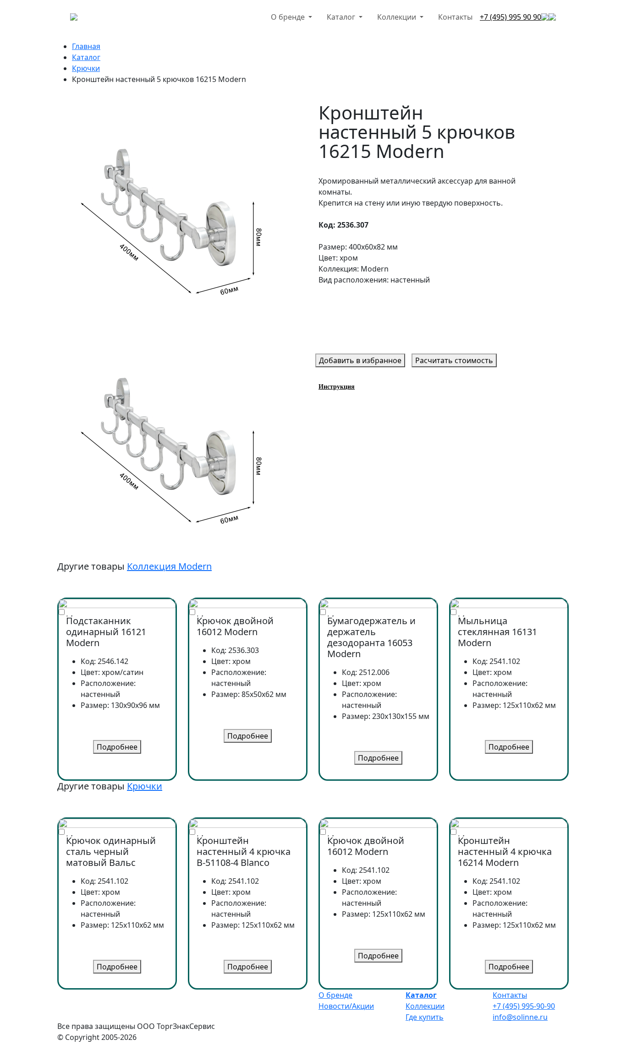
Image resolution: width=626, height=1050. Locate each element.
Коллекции (425, 1006)
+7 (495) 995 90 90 (510, 17)
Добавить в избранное (360, 360)
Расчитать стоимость (454, 360)
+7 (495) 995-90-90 (524, 1006)
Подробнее (117, 747)
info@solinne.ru (520, 1017)
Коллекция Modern (169, 566)
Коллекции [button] (397, 17)
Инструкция (336, 386)
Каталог (86, 57)
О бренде (335, 995)
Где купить (425, 1017)
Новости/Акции (346, 1006)
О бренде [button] (289, 17)
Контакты (455, 17)
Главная (86, 46)
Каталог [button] (342, 17)
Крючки (86, 68)
